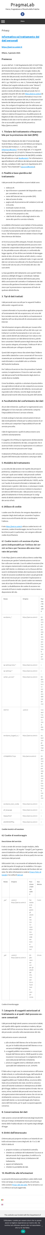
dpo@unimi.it (23, 158)
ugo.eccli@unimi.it (28, 167)
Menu (22, 21)
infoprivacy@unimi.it (9, 150)
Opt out (20, 875)
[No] (42, 1226)
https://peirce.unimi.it (12, 47)
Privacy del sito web (19, 1185)
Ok (23, 1231)
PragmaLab (22, 4)
